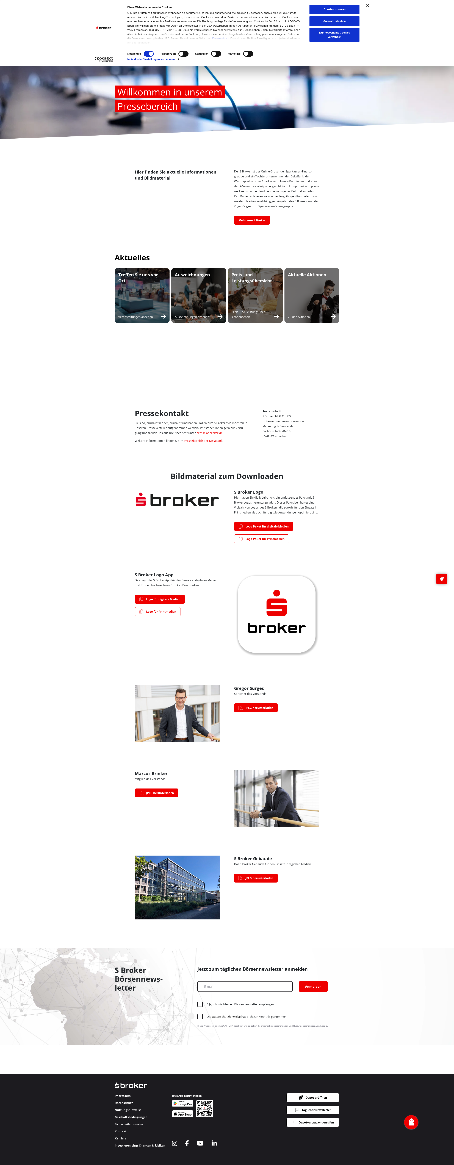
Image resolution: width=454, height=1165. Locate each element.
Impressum (123, 1096)
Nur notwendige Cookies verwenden (334, 34)
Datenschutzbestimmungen (274, 1025)
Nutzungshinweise (128, 1110)
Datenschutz (220, 38)
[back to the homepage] (131, 1087)
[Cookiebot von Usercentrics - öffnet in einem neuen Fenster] (103, 59)
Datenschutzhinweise (226, 1017)
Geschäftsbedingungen (131, 1117)
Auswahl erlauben (334, 21)
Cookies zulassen (334, 9)
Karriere (120, 1138)
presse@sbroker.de (209, 433)
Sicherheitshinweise (129, 1124)
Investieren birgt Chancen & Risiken (140, 1145)
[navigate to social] (174, 1143)
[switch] (183, 54)
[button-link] (441, 579)
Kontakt (120, 1131)
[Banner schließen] (367, 5)
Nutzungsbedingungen (304, 1025)
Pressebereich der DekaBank (203, 441)
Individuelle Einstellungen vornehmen (151, 59)
